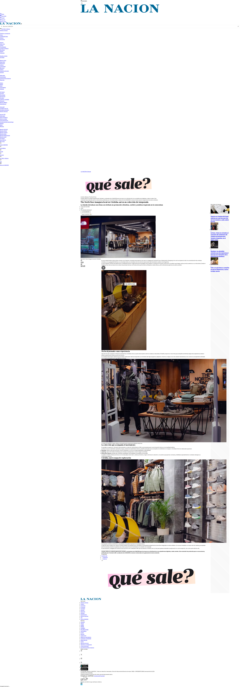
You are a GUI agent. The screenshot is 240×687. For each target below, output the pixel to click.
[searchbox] (119, 26)
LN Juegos (2, 92)
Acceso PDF (2, 114)
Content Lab (104, 556)
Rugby (1, 84)
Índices (1, 51)
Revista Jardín (3, 137)
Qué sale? (2, 107)
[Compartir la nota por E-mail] (84, 266)
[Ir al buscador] (82, 3)
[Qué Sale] (153, 592)
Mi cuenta (4, 21)
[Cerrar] (21, 24)
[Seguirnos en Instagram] (81, 659)
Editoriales (2, 75)
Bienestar (2, 68)
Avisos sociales (3, 119)
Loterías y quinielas (4, 99)
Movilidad (2, 50)
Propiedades (3, 47)
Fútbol (1, 83)
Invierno (105, 559)
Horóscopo (2, 96)
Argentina (105, 557)
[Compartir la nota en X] (83, 266)
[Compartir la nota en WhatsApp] (83, 262)
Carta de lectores (4, 120)
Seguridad (2, 62)
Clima (1, 35)
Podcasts (2, 101)
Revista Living (3, 134)
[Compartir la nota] (81, 262)
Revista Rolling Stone (5, 135)
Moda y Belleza (3, 102)
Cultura (2, 65)
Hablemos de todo (4, 71)
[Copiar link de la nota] (81, 264)
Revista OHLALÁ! (4, 129)
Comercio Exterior (4, 48)
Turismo (2, 93)
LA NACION (83, 171)
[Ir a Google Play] (84, 667)
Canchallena (3, 87)
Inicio (3, 14)
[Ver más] (102, 560)
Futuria (1, 42)
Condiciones (97, 676)
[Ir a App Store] (84, 670)
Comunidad (3, 66)
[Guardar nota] (81, 260)
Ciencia (1, 69)
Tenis (1, 86)
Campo (1, 45)
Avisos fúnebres (4, 117)
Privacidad (102, 676)
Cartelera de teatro (4, 110)
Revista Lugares (3, 132)
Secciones (4, 16)
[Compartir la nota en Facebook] (81, 266)
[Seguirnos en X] (81, 655)
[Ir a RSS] (81, 662)
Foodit (3, 18)
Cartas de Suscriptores (5, 78)
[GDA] (84, 680)
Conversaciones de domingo (7, 122)
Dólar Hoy (2, 44)
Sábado (2, 123)
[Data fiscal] (81, 684)
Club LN (3, 19)
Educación (2, 63)
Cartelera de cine (4, 108)
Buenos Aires (3, 60)
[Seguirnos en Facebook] (81, 651)
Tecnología (2, 95)
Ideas (1, 125)
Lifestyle (88, 171)
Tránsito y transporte (5, 33)
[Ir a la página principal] (120, 12)
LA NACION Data (4, 36)
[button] (120, 94)
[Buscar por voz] (238, 26)
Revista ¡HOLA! (3, 131)
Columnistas (3, 77)
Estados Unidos (3, 56)
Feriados (2, 98)
